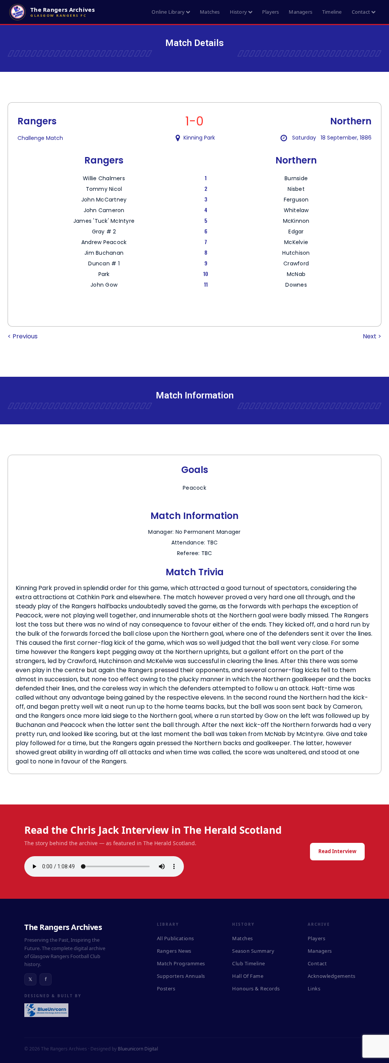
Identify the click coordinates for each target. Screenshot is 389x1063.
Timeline (332, 11)
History (238, 11)
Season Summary (253, 950)
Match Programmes (181, 963)
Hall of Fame (247, 976)
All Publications (175, 938)
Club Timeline (248, 963)
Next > (372, 336)
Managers (300, 11)
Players (270, 11)
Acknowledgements (332, 976)
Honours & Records (256, 988)
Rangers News (174, 950)
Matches (210, 11)
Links (314, 988)
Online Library (168, 11)
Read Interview (337, 851)
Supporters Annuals (181, 976)
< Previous (23, 336)
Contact (361, 11)
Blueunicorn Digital (138, 1049)
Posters (166, 988)
